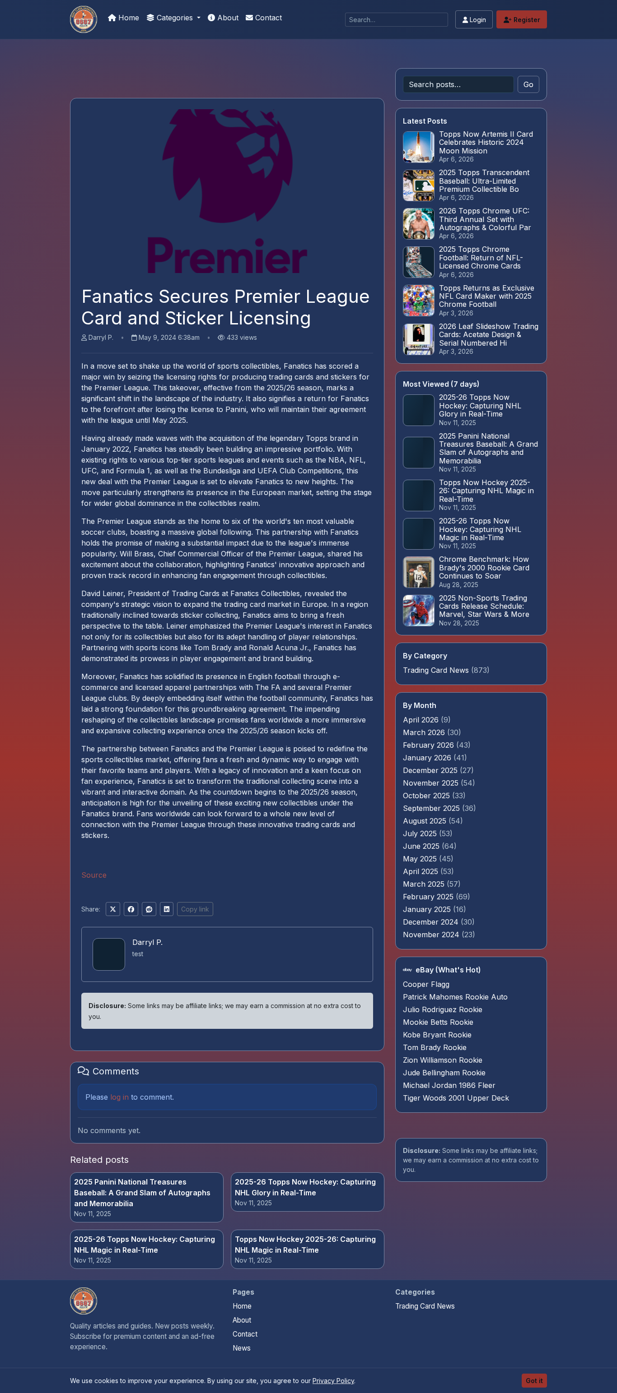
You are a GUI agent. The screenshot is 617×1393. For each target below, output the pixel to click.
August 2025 (426, 820)
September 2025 (432, 808)
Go (528, 84)
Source (94, 874)
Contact (267, 17)
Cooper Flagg (426, 984)
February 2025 (429, 896)
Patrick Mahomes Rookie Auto (455, 996)
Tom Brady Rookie (435, 1047)
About (226, 17)
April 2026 (422, 719)
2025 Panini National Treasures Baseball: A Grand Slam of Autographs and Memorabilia (142, 1192)
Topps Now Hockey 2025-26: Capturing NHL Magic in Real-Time (305, 1244)
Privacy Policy (333, 1380)
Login (477, 19)
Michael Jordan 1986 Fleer (449, 1085)
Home (127, 17)
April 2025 (421, 871)
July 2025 (421, 833)
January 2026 (428, 757)
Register (526, 19)
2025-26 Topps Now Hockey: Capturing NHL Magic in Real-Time (144, 1244)
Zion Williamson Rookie (442, 1059)
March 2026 (425, 732)
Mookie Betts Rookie (438, 1022)
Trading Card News (436, 670)
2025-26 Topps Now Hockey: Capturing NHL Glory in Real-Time (305, 1187)
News (242, 1348)
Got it (534, 1380)
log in (119, 1096)
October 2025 (427, 795)
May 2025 (421, 858)
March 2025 (425, 884)
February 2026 (429, 745)
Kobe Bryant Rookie (437, 1034)
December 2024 (432, 921)
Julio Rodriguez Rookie (442, 1009)
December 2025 (431, 770)
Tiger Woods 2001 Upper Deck (456, 1097)
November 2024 (432, 934)
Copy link (195, 909)
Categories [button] (174, 17)
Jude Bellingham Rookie (444, 1072)
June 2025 (422, 846)
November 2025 (432, 782)
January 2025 (428, 909)
